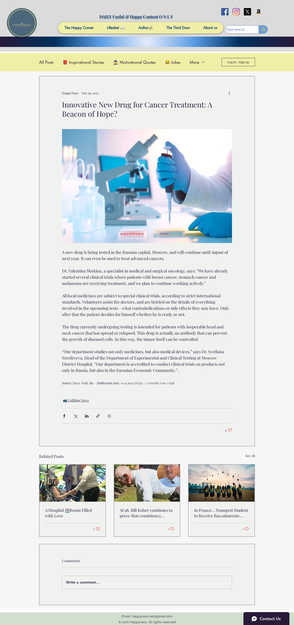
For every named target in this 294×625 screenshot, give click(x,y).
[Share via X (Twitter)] (75, 416)
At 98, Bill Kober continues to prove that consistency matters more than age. (146, 512)
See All (250, 456)
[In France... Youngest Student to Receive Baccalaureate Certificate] (221, 483)
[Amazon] (258, 11)
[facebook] (225, 11)
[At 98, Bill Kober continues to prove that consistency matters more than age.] (147, 483)
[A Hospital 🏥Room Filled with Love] (72, 483)
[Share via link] (98, 416)
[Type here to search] (263, 29)
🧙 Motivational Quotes (134, 62)
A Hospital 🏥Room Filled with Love (68, 512)
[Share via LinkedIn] (87, 416)
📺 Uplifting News (76, 400)
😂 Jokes (173, 62)
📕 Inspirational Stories (83, 62)
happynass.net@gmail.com (152, 616)
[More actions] (229, 93)
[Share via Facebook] (64, 416)
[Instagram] (236, 11)
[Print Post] (109, 416)
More (194, 62)
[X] (247, 11)
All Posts (46, 62)
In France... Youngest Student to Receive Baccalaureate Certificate (221, 512)
